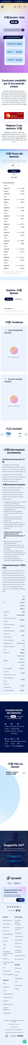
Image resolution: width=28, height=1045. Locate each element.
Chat (15, 861)
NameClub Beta (19, 959)
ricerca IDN (9, 469)
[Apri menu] (25, 7)
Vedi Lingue (21, 643)
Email (14, 856)
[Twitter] (15, 906)
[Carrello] (19, 7)
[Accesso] (15, 7)
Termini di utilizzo (14, 1027)
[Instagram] (10, 906)
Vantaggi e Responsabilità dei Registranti (14, 1032)
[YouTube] (17, 906)
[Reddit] (20, 906)
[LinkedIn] (12, 906)
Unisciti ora (20, 900)
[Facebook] (8, 906)
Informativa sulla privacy (14, 1024)
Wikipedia (21, 668)
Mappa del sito (19, 978)
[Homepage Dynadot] (2, 7)
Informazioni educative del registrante (14, 1029)
